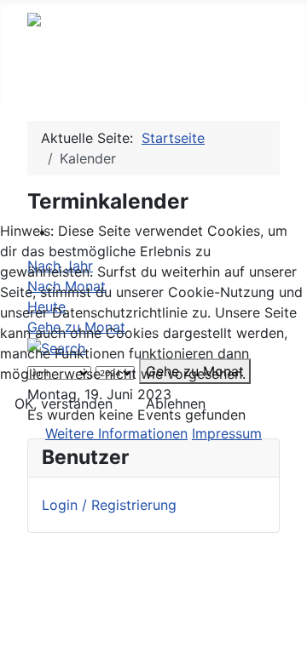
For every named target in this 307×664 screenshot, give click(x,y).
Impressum (227, 433)
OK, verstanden (63, 403)
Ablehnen (176, 403)
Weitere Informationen (116, 433)
